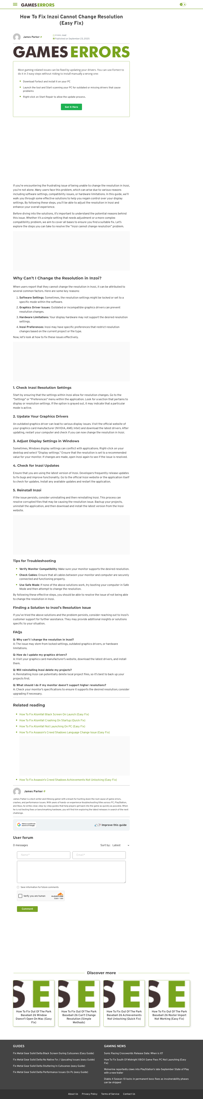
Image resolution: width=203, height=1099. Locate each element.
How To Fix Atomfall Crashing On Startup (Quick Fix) (52, 720)
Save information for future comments (40, 887)
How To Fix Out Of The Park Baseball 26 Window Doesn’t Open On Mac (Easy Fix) (34, 1017)
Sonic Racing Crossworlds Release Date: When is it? (133, 1053)
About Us (73, 1094)
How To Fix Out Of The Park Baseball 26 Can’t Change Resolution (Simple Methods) (79, 1017)
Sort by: (105, 845)
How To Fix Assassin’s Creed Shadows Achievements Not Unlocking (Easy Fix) (68, 780)
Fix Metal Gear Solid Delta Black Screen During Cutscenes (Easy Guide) (53, 1053)
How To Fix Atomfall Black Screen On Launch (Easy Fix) (54, 714)
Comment (27, 909)
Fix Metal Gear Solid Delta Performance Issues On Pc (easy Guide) (50, 1072)
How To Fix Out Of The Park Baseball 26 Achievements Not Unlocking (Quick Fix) (124, 1015)
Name (25, 855)
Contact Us (129, 1094)
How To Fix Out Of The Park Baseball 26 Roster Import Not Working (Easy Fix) (169, 1015)
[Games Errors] (37, 4)
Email (80, 855)
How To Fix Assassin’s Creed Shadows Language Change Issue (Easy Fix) (64, 732)
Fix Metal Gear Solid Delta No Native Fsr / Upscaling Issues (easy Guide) (54, 1059)
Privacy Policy (89, 1094)
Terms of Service (110, 1094)
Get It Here (71, 106)
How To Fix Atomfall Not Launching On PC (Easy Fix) (52, 726)
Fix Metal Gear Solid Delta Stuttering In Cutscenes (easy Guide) (49, 1066)
